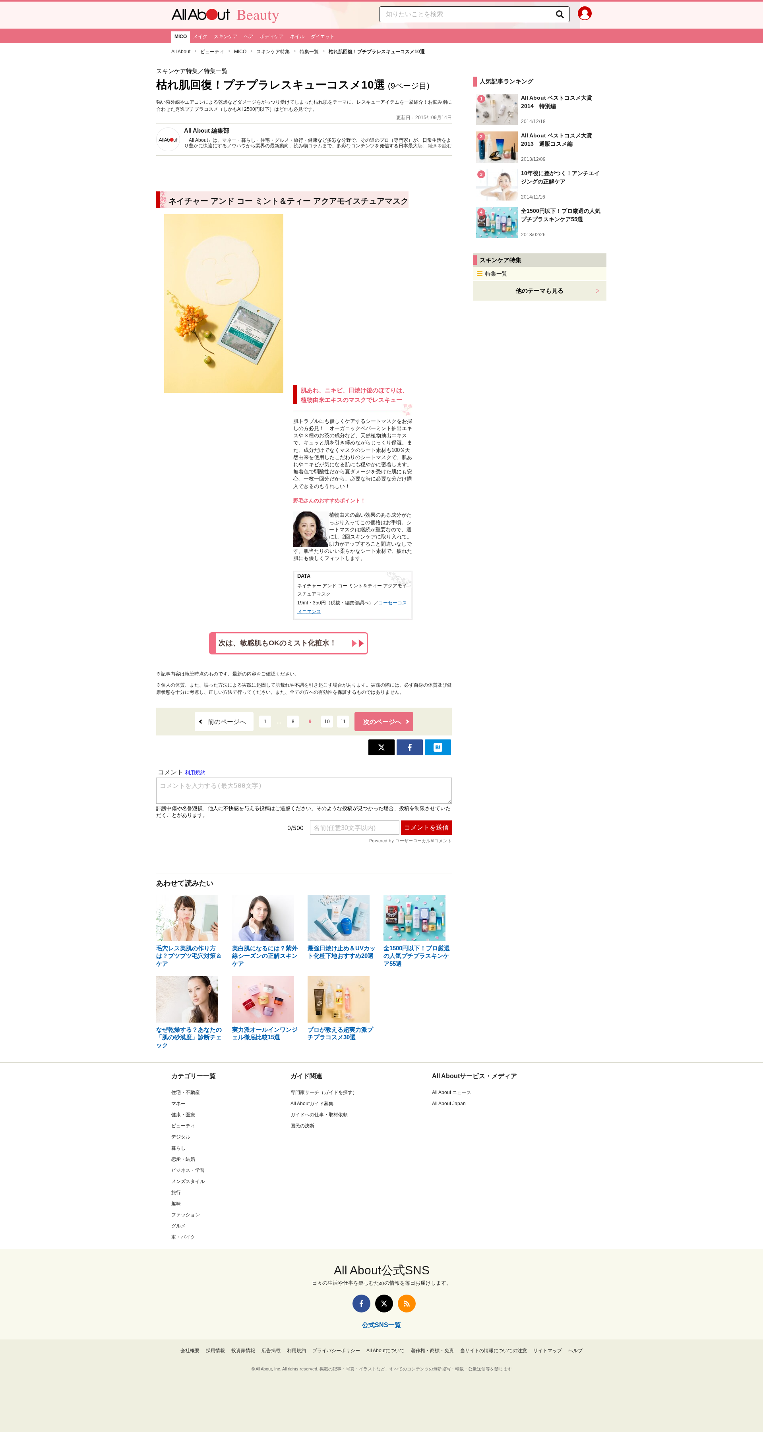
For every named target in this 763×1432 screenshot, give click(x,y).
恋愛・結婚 (183, 1159)
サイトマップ (547, 1350)
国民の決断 (302, 1126)
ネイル (297, 36)
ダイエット (323, 36)
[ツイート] (381, 747)
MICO (180, 36)
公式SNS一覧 (381, 1325)
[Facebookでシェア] (410, 747)
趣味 (176, 1203)
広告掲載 (271, 1350)
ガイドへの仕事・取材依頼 (319, 1114)
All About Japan (449, 1103)
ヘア (249, 36)
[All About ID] (585, 15)
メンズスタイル (188, 1181)
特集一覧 (309, 51)
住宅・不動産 (185, 1092)
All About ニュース (451, 1092)
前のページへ (227, 721)
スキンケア (226, 36)
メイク (200, 36)
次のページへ (382, 721)
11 (343, 721)
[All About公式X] (384, 1303)
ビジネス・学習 (188, 1170)
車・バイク (183, 1237)
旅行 (176, 1192)
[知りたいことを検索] (560, 14)
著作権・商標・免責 (432, 1350)
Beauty (257, 14)
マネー (178, 1103)
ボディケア (272, 36)
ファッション (185, 1215)
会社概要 (189, 1350)
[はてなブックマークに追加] (438, 747)
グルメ (178, 1226)
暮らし (178, 1148)
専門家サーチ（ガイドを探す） (323, 1092)
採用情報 (215, 1350)
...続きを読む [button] (438, 146)
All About (180, 51)
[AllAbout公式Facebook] (361, 1303)
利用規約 (296, 1350)
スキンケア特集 (273, 51)
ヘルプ (575, 1350)
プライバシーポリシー (336, 1350)
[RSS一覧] (407, 1303)
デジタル (180, 1137)
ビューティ (212, 51)
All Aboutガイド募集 (311, 1103)
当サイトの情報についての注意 (493, 1350)
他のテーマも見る (540, 290)
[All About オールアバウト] (200, 16)
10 (327, 721)
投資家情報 (243, 1350)
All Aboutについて (385, 1350)
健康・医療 (183, 1114)
